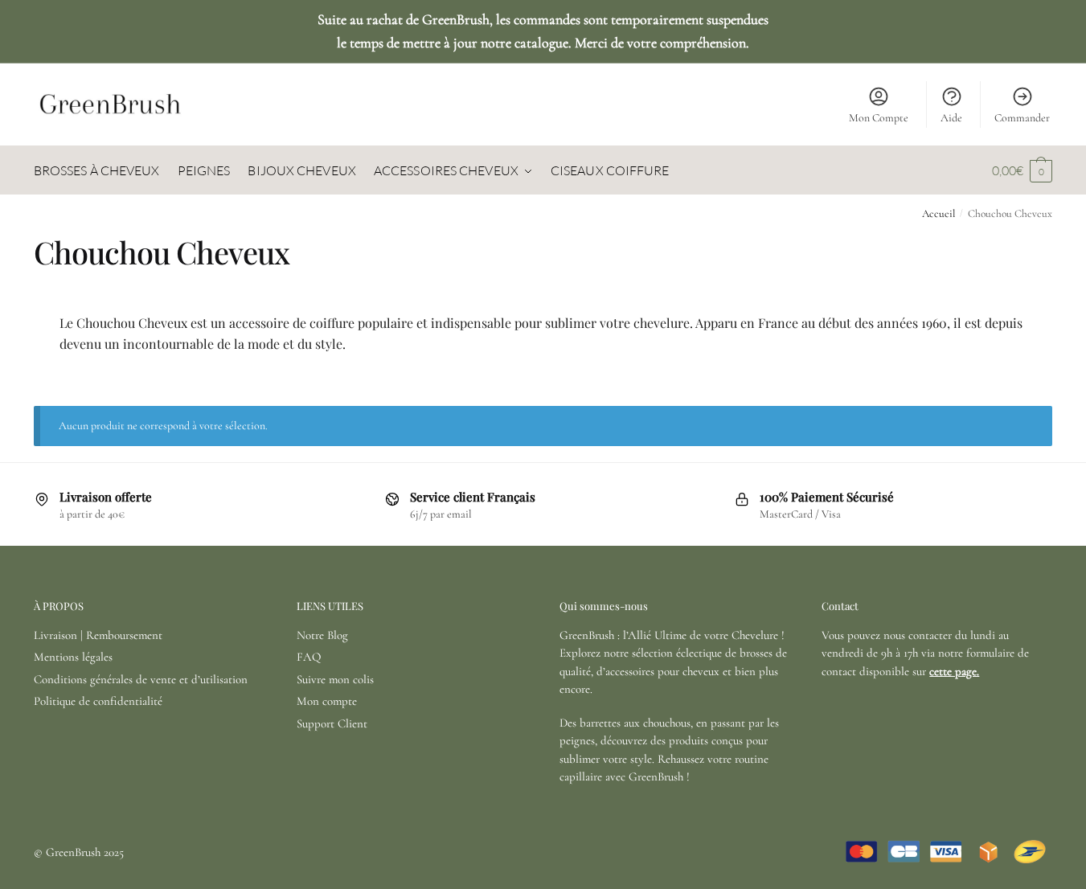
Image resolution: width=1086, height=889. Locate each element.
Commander (1022, 118)
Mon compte (327, 701)
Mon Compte (878, 118)
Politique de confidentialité (98, 701)
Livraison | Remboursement (98, 635)
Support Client (332, 723)
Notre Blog (322, 635)
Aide (951, 118)
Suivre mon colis (335, 679)
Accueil (938, 213)
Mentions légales (73, 656)
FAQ (309, 656)
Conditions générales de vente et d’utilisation (141, 679)
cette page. (954, 671)
